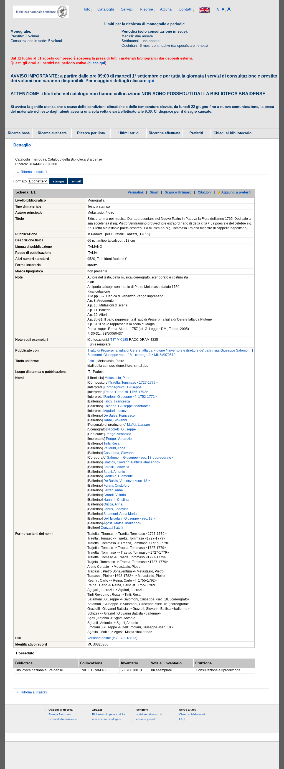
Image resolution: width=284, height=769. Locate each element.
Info (87, 9)
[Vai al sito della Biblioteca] (41, 16)
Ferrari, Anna (113, 490)
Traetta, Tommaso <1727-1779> (133, 382)
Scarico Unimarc (178, 192)
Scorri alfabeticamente (63, 719)
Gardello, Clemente (118, 476)
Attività (166, 9)
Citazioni (204, 192)
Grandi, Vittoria (114, 495)
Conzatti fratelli (112, 527)
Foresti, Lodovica (116, 467)
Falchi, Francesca (116, 401)
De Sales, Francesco (119, 415)
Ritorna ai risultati (31, 172)
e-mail (76, 181)
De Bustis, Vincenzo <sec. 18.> (126, 480)
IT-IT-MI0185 (119, 339)
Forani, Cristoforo (116, 485)
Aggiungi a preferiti (236, 192)
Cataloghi (105, 9)
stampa (58, 181)
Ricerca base (19, 133)
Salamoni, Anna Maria (120, 513)
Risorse (146, 9)
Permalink (136, 192)
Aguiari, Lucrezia (117, 410)
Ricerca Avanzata (60, 714)
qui (151, 80)
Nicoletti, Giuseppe (121, 429)
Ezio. (91, 361)
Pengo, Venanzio (118, 434)
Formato (20, 181)
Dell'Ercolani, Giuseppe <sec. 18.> (129, 518)
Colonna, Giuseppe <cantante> (127, 406)
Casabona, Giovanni (119, 453)
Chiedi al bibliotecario (233, 133)
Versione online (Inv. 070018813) (112, 638)
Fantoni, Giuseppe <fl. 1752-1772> (130, 396)
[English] (204, 10)
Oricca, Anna (113, 504)
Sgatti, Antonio (114, 471)
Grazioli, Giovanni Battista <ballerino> (131, 462)
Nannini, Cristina (116, 499)
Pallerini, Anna (114, 448)
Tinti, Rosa (111, 443)
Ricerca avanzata (52, 133)
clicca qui (96, 63)
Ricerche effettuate (164, 133)
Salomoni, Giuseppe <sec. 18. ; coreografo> (140, 457)
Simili (154, 192)
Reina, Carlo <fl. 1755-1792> (126, 392)
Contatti (185, 9)
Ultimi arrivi (128, 133)
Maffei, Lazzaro (138, 424)
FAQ (182, 719)
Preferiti (196, 133)
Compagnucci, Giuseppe (123, 387)
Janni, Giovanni (115, 420)
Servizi (127, 9)
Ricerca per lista (91, 133)
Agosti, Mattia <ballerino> (122, 523)
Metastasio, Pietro (118, 378)
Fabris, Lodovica (115, 509)
